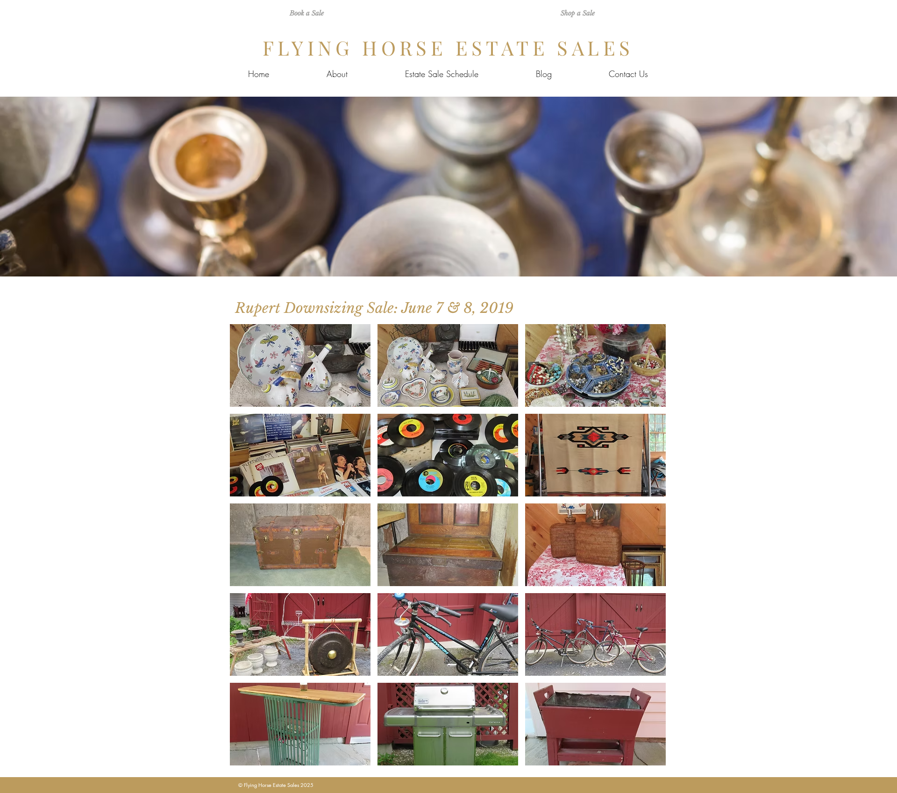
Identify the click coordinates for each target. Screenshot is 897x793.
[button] (300, 365)
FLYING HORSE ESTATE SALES (448, 48)
